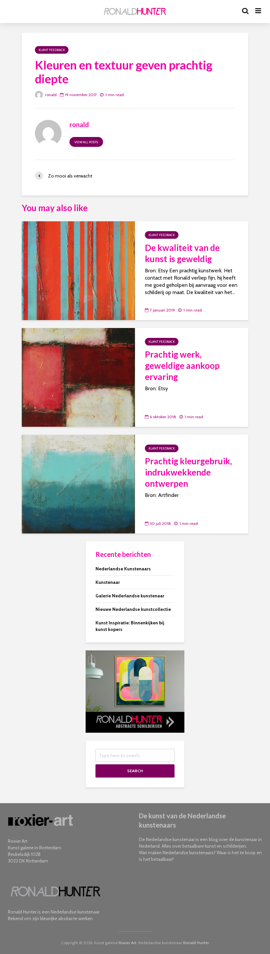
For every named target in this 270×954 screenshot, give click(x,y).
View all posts (86, 142)
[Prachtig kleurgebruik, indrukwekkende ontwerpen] (78, 483)
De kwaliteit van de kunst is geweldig (182, 253)
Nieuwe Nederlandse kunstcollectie (133, 609)
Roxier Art (127, 942)
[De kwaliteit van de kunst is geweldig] (78, 270)
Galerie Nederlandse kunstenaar (129, 596)
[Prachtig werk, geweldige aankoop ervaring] (78, 377)
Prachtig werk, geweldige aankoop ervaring (182, 365)
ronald (50, 94)
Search (135, 770)
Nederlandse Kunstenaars (123, 569)
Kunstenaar (107, 582)
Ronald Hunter (196, 942)
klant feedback (52, 50)
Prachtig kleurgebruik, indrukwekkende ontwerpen (188, 472)
